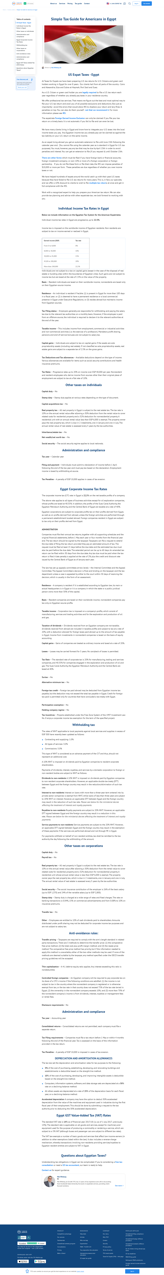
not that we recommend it (97, 110)
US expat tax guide (85, 1258)
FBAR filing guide (131, 1257)
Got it (132, 1271)
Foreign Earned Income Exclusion (70, 118)
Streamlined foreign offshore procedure (134, 1239)
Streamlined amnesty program (66, 1243)
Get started (146, 3)
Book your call (22, 87)
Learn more (80, 1271)
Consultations (61, 1247)
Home (4, 9)
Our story (106, 1234)
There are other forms (52, 157)
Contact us (46, 1170)
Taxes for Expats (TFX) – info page (113, 1256)
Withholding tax (22, 45)
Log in (136, 3)
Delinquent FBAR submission (134, 1260)
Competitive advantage (64, 1234)
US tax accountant (71, 1165)
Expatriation (84, 1243)
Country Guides (11, 9)
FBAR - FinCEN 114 (85, 1247)
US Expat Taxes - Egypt (24, 23)
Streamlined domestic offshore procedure (135, 1244)
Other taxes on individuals (25, 31)
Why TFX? (106, 1237)
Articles (82, 1237)
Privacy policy (107, 1247)
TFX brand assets (108, 1253)
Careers (105, 1240)
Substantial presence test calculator (87, 1254)
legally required (89, 92)
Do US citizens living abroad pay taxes (135, 1249)
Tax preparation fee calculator (89, 1250)
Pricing (59, 1250)
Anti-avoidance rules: (24, 54)
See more (118, 1186)
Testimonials (61, 1240)
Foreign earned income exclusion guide (135, 1264)
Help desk (83, 1234)
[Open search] (129, 3)
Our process (60, 1237)
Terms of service (107, 1250)
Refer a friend (61, 1253)
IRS (64, 113)
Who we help (84, 1240)
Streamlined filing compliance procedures (135, 1234)
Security (105, 1243)
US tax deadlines (131, 1254)
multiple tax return (97, 183)
